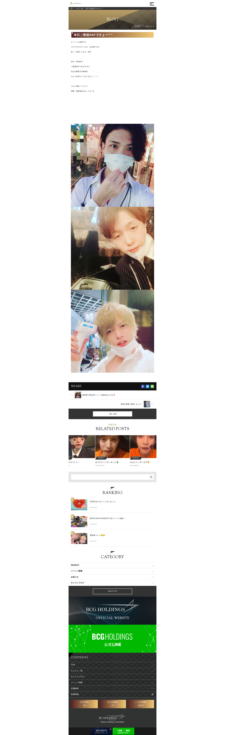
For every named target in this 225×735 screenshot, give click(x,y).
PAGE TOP (112, 591)
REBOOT (75, 565)
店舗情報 (75, 688)
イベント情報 (76, 571)
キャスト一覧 (77, 671)
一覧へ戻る (112, 414)
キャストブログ (77, 583)
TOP (71, 8)
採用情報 (75, 694)
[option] (112, 451)
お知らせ (75, 577)
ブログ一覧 (79, 8)
